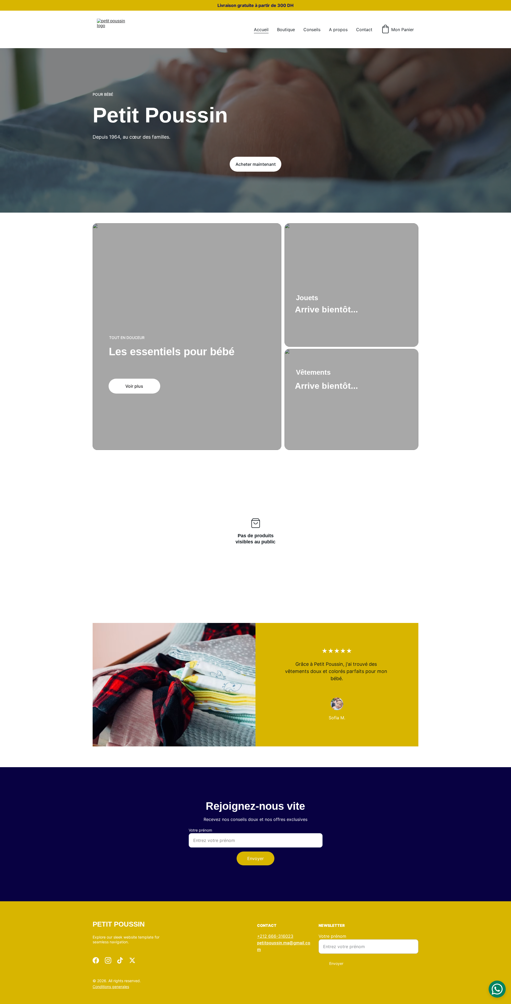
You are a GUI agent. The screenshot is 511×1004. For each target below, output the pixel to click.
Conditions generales (111, 986)
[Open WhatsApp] (497, 989)
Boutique (286, 29)
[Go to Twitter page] (132, 960)
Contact (364, 29)
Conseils (311, 29)
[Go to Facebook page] (96, 960)
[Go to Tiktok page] (120, 960)
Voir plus (134, 386)
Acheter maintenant (256, 164)
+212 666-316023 (275, 936)
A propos (338, 29)
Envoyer (255, 858)
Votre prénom (200, 830)
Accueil (261, 29)
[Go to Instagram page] (108, 960)
